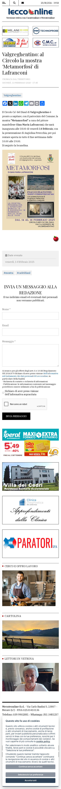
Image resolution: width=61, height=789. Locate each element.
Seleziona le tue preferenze (30, 774)
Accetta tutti (30, 780)
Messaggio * (9, 341)
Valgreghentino (12, 95)
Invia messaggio (16, 416)
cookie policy (43, 741)
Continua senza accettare (30, 766)
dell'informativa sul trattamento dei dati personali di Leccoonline (30, 374)
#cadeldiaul (23, 272)
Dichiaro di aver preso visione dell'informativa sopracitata (21, 393)
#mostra (8, 272)
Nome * (6, 309)
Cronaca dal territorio (16, 79)
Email (5, 325)
